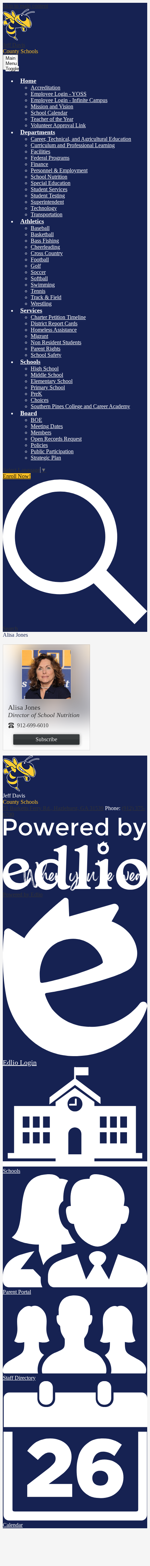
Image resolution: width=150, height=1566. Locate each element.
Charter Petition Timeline (58, 317)
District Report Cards (54, 323)
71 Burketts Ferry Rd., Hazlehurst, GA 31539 (53, 808)
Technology (44, 208)
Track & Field (46, 297)
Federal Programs (50, 158)
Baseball (40, 228)
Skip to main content (25, 6)
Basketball (42, 234)
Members (41, 432)
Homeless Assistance (54, 330)
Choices (39, 400)
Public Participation (52, 451)
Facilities (40, 151)
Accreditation (45, 88)
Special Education (50, 183)
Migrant (39, 336)
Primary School (48, 387)
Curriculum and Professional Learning (73, 145)
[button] (28, 80)
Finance (39, 164)
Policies (39, 445)
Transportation (46, 214)
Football (40, 259)
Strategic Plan (46, 458)
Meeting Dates (47, 426)
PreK (36, 394)
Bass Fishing (45, 241)
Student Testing (48, 196)
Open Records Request (56, 439)
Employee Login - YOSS (59, 94)
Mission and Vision (52, 106)
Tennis (38, 291)
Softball (39, 278)
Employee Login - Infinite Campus (69, 100)
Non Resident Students (56, 342)
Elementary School (52, 381)
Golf (36, 266)
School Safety (46, 355)
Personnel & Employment (59, 170)
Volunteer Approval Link (58, 125)
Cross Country (47, 253)
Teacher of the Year (52, 119)
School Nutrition (49, 177)
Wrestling (41, 303)
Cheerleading (45, 247)
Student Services (49, 189)
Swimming (43, 285)
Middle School (47, 375)
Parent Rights (45, 349)
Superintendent (47, 202)
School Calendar (49, 113)
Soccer (38, 272)
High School (45, 368)
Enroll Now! (17, 476)
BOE (36, 420)
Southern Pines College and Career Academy (80, 406)
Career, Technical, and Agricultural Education (81, 139)
